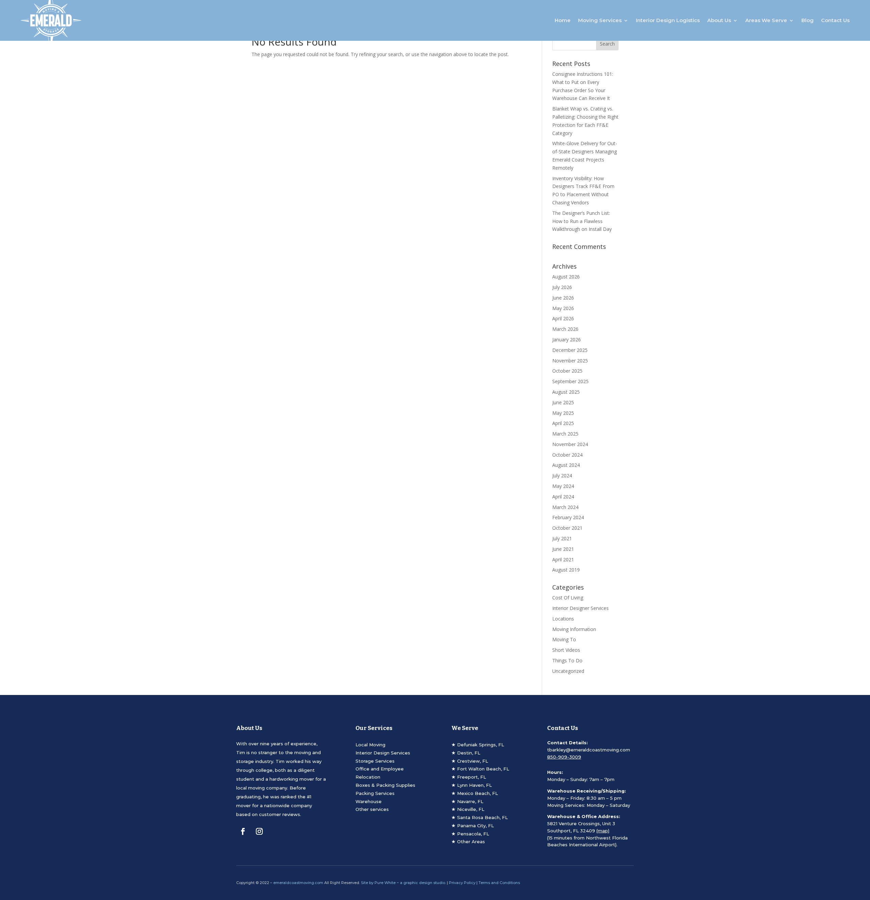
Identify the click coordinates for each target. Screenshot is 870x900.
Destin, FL (468, 752)
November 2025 (570, 360)
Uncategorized (568, 671)
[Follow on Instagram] (259, 831)
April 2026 (563, 318)
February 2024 (568, 517)
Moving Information (574, 629)
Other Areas (471, 841)
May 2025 (563, 413)
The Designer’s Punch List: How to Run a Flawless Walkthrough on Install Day (582, 221)
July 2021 (562, 538)
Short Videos (566, 650)
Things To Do (567, 660)
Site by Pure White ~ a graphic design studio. (403, 882)
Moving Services (600, 20)
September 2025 (570, 381)
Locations (563, 618)
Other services (372, 809)
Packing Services (375, 793)
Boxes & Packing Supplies (385, 785)
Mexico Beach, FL (477, 793)
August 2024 (566, 465)
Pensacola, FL (473, 833)
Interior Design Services (382, 752)
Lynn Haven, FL (474, 785)
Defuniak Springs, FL (480, 744)
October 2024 (567, 455)
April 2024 (563, 496)
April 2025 (563, 423)
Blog (807, 20)
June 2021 (563, 549)
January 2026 (566, 339)
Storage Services (375, 761)
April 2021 (563, 559)
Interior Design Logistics (668, 20)
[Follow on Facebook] (243, 831)
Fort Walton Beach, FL (483, 768)
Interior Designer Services (580, 608)
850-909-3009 (564, 757)
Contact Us (835, 20)
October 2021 (567, 528)
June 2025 (563, 402)
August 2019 (566, 569)
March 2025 (565, 433)
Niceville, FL (470, 809)
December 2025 (570, 350)
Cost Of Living (567, 597)
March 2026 (565, 329)
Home (563, 20)
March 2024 (565, 507)
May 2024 (563, 486)
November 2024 (570, 444)
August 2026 (566, 276)
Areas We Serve (766, 20)
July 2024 (562, 475)
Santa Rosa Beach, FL (482, 817)
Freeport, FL (471, 777)
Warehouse (368, 801)
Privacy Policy (462, 882)
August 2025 (566, 392)
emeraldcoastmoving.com (298, 882)
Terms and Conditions (499, 882)
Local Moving (370, 744)
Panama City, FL (475, 825)
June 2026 (563, 297)
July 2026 (562, 287)
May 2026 (563, 308)
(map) (602, 830)
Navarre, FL (470, 801)
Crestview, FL (472, 761)
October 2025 (567, 371)
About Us (719, 20)
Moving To (564, 639)
